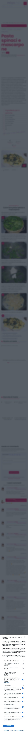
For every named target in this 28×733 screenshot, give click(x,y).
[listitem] (14, 660)
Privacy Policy (21, 730)
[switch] (23, 663)
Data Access (14, 730)
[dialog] (14, 684)
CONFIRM (8, 725)
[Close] (25, 637)
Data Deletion (6, 730)
